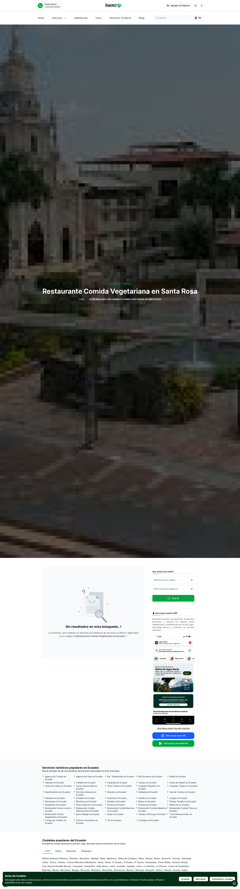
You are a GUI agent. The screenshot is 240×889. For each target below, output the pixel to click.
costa (47, 851)
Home (82, 299)
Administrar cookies (222, 879)
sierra (58, 851)
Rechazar (201, 879)
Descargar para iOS (176, 735)
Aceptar (185, 879)
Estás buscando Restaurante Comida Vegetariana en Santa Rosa (125, 299)
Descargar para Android (176, 743)
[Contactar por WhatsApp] (234, 883)
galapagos (86, 851)
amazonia (71, 851)
